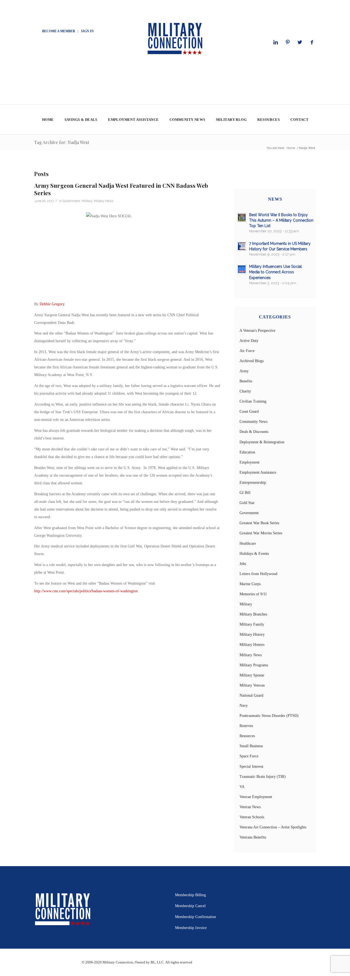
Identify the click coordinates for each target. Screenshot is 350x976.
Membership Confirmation (195, 917)
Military (87, 201)
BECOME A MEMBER (58, 31)
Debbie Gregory (52, 304)
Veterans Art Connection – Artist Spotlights (273, 827)
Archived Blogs (252, 361)
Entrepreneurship (253, 482)
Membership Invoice (191, 928)
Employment (249, 462)
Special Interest (251, 766)
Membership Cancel (190, 906)
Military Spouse (252, 675)
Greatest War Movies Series (261, 533)
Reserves (246, 726)
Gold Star (247, 503)
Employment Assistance (258, 472)
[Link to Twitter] (300, 42)
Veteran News (250, 807)
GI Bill (245, 493)
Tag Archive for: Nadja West (61, 142)
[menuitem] (48, 119)
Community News (253, 422)
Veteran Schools (252, 817)
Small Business (251, 746)
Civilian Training (253, 401)
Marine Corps (250, 584)
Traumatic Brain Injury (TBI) (263, 777)
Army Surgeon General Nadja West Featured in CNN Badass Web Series (121, 189)
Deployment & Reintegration (262, 442)
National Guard (251, 695)
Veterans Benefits (253, 837)
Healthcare (248, 543)
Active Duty (249, 341)
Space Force (249, 756)
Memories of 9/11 (253, 594)
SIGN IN (87, 31)
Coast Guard (249, 411)
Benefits (246, 381)
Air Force (247, 351)
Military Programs (254, 665)
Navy (244, 706)
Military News (103, 201)
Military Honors (252, 645)
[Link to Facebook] (312, 42)
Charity (245, 391)
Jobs (243, 564)
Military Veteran (252, 685)
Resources (247, 736)
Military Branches (253, 614)
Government (71, 201)
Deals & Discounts (254, 432)
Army (244, 371)
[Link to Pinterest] (288, 42)
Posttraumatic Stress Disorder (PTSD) (269, 716)
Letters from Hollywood (258, 574)
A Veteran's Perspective (257, 331)
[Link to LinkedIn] (276, 42)
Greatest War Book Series (259, 523)
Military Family (252, 624)
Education (247, 452)
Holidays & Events (254, 554)
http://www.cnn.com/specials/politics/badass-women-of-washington (86, 591)
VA (242, 787)
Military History (252, 634)
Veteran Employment (256, 797)
